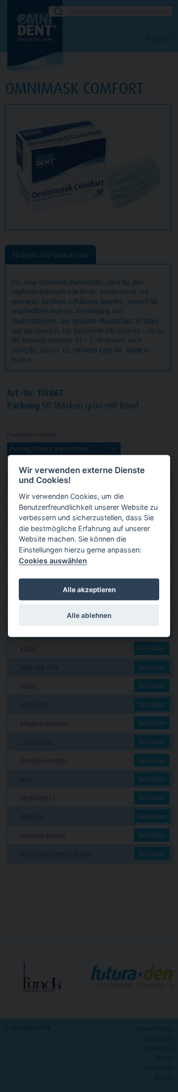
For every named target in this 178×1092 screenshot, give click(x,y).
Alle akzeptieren (89, 589)
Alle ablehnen (89, 615)
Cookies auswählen (53, 560)
